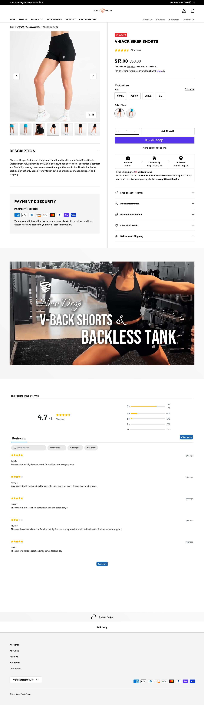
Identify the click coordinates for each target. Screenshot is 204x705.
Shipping (131, 66)
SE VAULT (70, 19)
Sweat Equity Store (23, 694)
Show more (102, 564)
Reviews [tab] (19, 438)
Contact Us (188, 19)
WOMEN (35, 19)
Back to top (102, 627)
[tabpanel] (102, 507)
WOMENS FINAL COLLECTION (28, 27)
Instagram (174, 19)
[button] (148, 406)
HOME (13, 19)
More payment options (154, 147)
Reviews (160, 19)
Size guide (189, 89)
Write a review (186, 437)
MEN (21, 19)
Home (12, 27)
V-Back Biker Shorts (50, 27)
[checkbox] (91, 447)
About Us (147, 19)
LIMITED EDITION (87, 19)
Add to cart (167, 130)
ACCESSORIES (54, 19)
